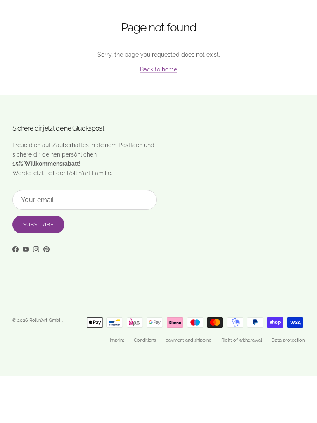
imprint (117, 340)
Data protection (288, 340)
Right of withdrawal (241, 340)
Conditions (145, 340)
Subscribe (38, 225)
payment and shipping (189, 340)
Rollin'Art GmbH (45, 320)
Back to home (158, 69)
